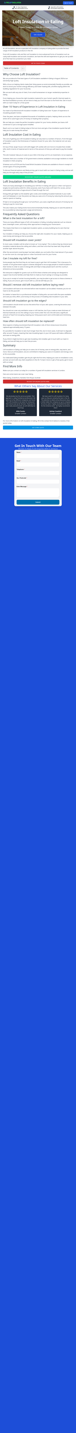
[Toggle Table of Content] (22, 68)
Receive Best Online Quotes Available (38, 177)
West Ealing (7, 378)
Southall (37, 378)
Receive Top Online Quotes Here (38, 381)
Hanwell (23, 378)
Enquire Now (38, 433)
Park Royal (30, 378)
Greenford (15, 378)
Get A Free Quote (38, 427)
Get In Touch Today (38, 63)
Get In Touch (68, 3)
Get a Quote (38, 35)
